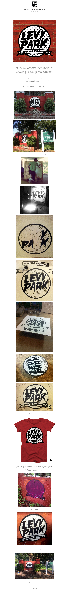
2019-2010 (39, 9)
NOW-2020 (36, 9)
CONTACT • (28, 9)
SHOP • (25, 9)
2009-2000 (43, 9)
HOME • (32, 9)
